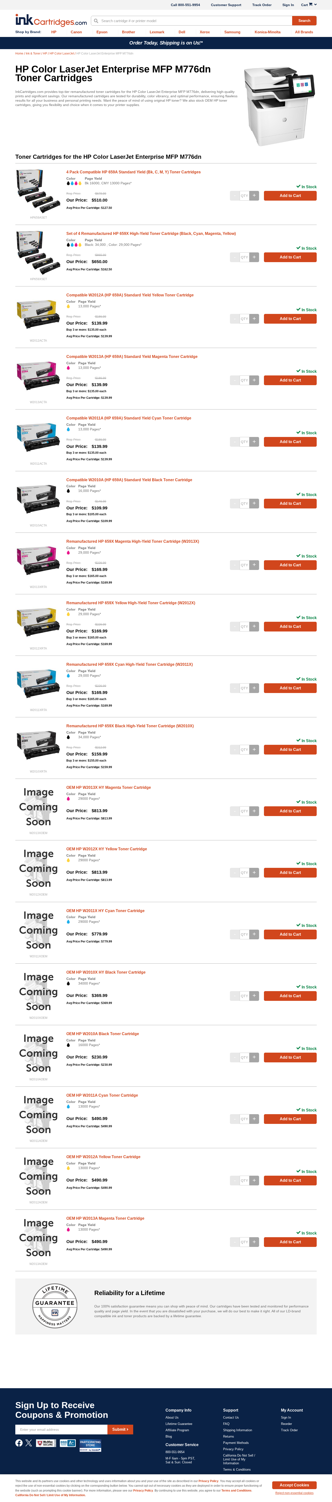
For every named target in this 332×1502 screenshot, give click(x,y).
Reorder (286, 1424)
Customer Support (226, 5)
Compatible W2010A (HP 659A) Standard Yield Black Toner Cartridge (129, 480)
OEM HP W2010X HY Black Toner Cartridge (106, 972)
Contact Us (231, 1417)
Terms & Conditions (237, 1469)
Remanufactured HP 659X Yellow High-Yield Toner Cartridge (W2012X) (130, 603)
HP (45, 53)
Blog (169, 1436)
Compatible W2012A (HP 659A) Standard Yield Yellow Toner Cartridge (130, 295)
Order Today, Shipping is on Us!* (165, 42)
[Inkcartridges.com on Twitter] (28, 1445)
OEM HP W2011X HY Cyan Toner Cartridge (105, 911)
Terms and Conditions (236, 1490)
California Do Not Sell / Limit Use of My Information (239, 1459)
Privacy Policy (233, 1449)
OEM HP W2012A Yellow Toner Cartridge (103, 1157)
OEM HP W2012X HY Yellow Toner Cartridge (106, 849)
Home (19, 53)
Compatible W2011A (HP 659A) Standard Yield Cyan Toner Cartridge (128, 418)
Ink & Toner (33, 53)
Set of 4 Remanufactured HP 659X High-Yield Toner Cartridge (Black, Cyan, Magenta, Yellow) (151, 233)
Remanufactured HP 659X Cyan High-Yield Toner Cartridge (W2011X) (129, 664)
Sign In (288, 5)
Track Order (261, 5)
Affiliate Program (177, 1430)
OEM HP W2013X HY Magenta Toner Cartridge (108, 787)
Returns (228, 1436)
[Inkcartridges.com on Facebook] (19, 1445)
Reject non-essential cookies (294, 1493)
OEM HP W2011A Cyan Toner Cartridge (102, 1095)
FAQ (226, 1424)
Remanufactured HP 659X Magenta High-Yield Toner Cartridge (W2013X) (132, 541)
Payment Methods (236, 1443)
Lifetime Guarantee (179, 1424)
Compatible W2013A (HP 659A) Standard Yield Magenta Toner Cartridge (132, 357)
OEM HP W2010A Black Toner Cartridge (102, 1034)
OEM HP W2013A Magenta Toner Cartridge (105, 1218)
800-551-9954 (189, 5)
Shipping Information (237, 1430)
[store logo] (51, 20)
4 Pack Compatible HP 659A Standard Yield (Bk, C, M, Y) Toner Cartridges (133, 172)
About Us (172, 1417)
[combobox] (203, 20)
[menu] (166, 32)
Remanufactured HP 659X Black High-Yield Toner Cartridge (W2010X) (130, 726)
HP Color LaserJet (62, 53)
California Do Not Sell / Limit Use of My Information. (50, 1495)
